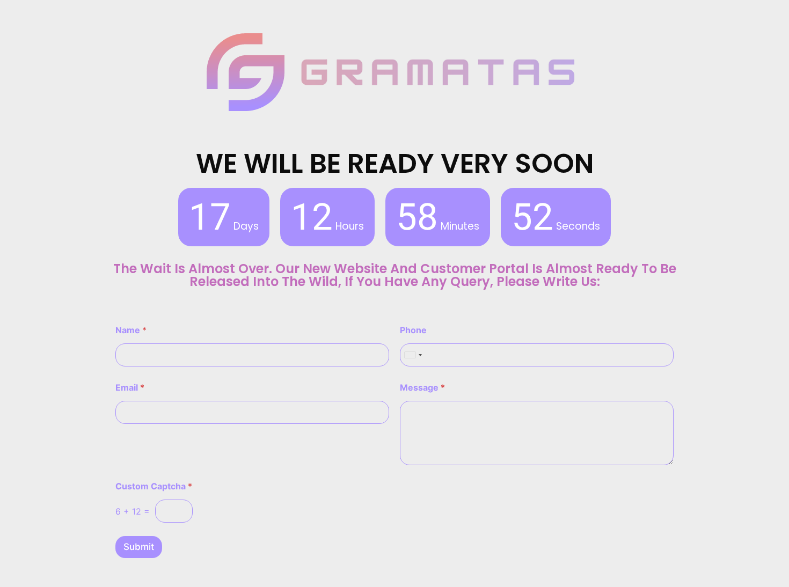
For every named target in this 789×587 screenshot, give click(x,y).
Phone (413, 330)
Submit (138, 546)
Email (129, 388)
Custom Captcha (153, 486)
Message (422, 388)
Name (131, 330)
